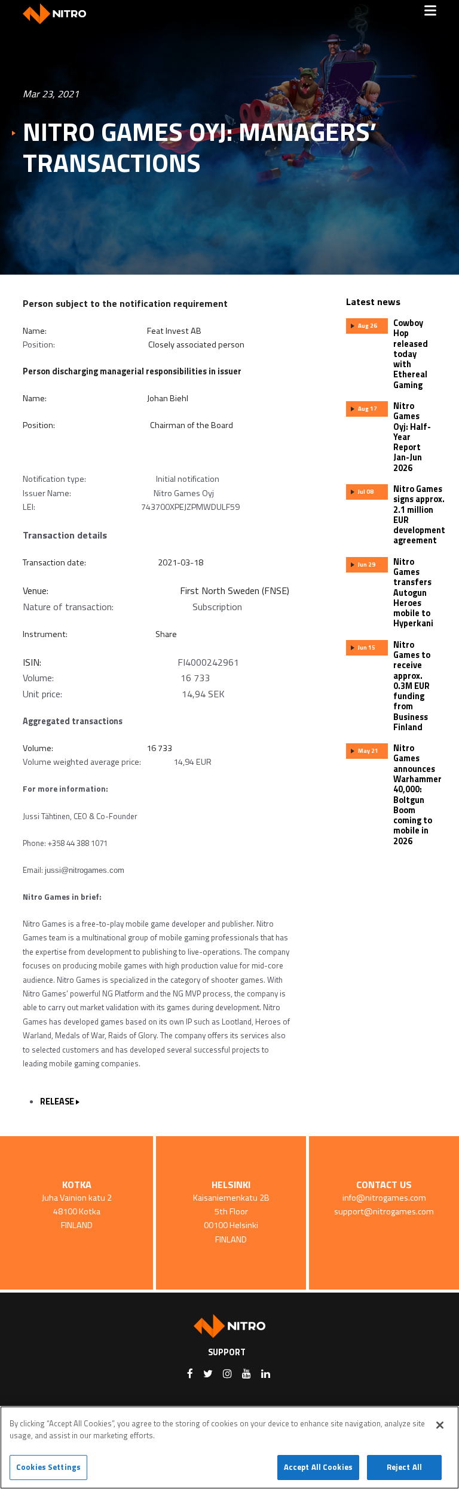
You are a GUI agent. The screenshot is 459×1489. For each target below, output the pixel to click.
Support (227, 1352)
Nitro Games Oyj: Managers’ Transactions (200, 147)
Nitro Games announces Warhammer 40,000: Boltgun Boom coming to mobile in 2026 (417, 795)
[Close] (440, 1425)
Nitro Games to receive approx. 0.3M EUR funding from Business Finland (411, 686)
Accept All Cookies (318, 1467)
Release (57, 1101)
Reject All (404, 1467)
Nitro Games (58, 13)
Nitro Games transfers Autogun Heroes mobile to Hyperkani (413, 592)
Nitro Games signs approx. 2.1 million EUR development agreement (419, 514)
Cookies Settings (48, 1467)
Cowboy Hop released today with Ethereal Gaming (410, 354)
